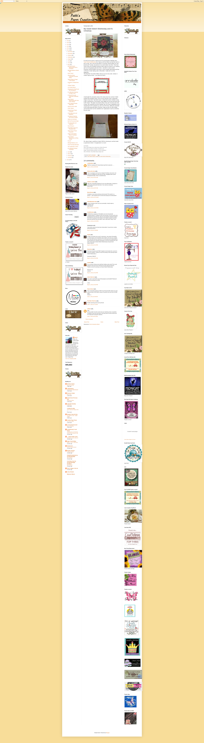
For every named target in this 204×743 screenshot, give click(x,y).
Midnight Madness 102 (73, 142)
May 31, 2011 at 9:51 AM (92, 177)
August (69, 59)
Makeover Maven (71, 474)
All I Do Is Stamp (70, 383)
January (70, 157)
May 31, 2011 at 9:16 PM (92, 272)
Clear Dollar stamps (91, 156)
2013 (68, 46)
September (70, 57)
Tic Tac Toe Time (70, 421)
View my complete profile (70, 358)
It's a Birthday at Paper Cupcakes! (72, 149)
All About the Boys (70, 400)
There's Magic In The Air (72, 468)
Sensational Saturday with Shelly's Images (73, 117)
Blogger (107, 732)
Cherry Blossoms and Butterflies (72, 114)
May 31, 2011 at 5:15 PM (92, 258)
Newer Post (86, 322)
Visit (129, 439)
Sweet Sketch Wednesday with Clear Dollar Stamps (73, 100)
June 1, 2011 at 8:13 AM (92, 316)
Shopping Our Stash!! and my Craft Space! (73, 90)
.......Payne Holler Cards (72, 436)
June (69, 62)
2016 (68, 40)
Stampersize (70, 446)
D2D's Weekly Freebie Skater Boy (72, 104)
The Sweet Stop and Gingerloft (72, 123)
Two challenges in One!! (73, 146)
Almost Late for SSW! (72, 106)
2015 (68, 42)
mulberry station (91, 181)
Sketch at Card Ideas (72, 119)
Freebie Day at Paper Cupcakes (72, 111)
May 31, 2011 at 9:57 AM (92, 188)
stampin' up (97, 156)
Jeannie (89, 262)
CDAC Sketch (71, 108)
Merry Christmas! (70, 426)
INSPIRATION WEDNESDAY (72, 389)
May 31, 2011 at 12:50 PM (92, 221)
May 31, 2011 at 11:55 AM (92, 207)
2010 (68, 159)
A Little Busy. (69, 405)
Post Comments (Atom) (95, 324)
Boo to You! (69, 394)
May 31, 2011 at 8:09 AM (92, 166)
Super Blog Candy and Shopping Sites (73, 128)
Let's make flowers (72, 87)
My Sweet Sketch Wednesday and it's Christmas (72, 67)
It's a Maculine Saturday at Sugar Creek (73, 93)
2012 (68, 48)
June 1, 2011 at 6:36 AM (92, 296)
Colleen (89, 308)
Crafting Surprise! (70, 451)
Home (102, 322)
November (70, 53)
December (70, 51)
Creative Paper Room (72, 420)
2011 (68, 50)
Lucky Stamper (70, 471)
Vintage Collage (71, 85)
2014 (68, 44)
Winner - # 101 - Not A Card (72, 442)
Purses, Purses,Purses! (71, 447)
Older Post (117, 322)
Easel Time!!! (70, 73)
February (70, 155)
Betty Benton (90, 192)
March (69, 153)
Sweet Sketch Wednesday (90, 62)
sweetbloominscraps (92, 201)
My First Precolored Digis (73, 121)
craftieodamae (70, 388)
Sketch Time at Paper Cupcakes (72, 131)
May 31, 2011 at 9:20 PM (92, 284)
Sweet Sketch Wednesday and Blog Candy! (73, 138)
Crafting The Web (71, 408)
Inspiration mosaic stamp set (72, 437)
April (69, 151)
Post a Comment (89, 319)
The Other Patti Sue (91, 300)
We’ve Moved (69, 457)
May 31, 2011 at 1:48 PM (92, 230)
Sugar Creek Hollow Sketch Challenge (72, 134)
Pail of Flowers (71, 126)
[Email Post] (98, 155)
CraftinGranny (90, 212)
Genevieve (89, 249)
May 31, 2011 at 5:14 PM (92, 245)
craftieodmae (90, 163)
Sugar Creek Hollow (71, 441)
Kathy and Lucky (91, 171)
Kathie (88, 234)
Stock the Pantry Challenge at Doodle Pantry (73, 76)
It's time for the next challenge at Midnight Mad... (73, 96)
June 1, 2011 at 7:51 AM (92, 304)
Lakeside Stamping (71, 403)
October (70, 55)
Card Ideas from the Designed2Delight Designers (71, 462)
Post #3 (69, 141)
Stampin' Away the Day (72, 414)
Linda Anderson (90, 277)
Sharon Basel (90, 289)
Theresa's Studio (71, 393)
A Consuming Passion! (72, 424)
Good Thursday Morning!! (73, 144)
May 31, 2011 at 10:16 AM (92, 197)
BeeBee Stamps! (71, 450)
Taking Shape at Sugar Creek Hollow (73, 80)
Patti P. (76, 337)
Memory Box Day (70, 385)
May (69, 64)
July (69, 60)
